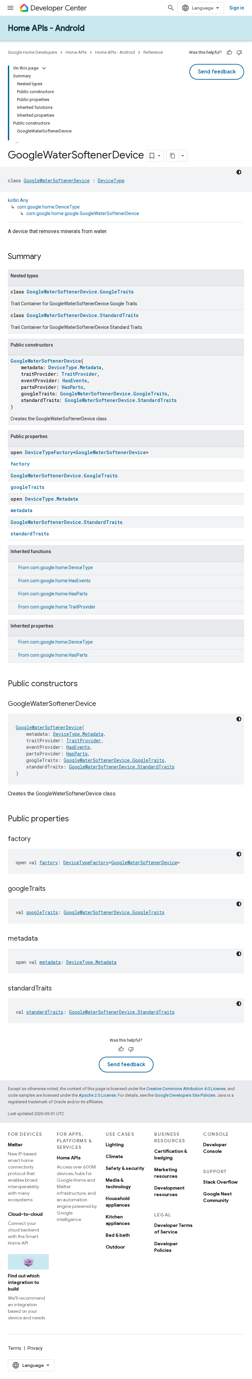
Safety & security (125, 1168)
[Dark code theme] (239, 172)
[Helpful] (229, 52)
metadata (21, 510)
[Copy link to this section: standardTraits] (58, 989)
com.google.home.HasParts (59, 593)
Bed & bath (118, 1235)
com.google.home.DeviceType (48, 207)
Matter (15, 1145)
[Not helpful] (239, 52)
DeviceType (111, 180)
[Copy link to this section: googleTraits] (52, 889)
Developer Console (215, 1148)
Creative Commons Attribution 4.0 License (185, 1088)
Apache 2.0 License (97, 1095)
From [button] (55, 567)
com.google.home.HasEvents (60, 580)
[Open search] (171, 8)
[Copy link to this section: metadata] (44, 939)
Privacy (35, 1348)
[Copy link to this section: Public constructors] (84, 684)
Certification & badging (170, 1154)
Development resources (169, 1191)
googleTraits (27, 487)
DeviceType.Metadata (74, 367)
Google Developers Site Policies (185, 1095)
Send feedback (217, 72)
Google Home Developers (32, 52)
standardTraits (29, 533)
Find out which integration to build (23, 1282)
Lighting (115, 1145)
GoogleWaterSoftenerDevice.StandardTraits (82, 315)
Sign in (236, 7)
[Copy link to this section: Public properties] (75, 819)
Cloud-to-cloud (25, 1214)
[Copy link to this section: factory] (37, 839)
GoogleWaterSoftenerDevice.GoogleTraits (80, 292)
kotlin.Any (18, 200)
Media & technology (118, 1183)
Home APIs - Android (46, 28)
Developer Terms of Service (173, 1228)
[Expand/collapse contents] (44, 68)
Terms (14, 1348)
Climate (114, 1156)
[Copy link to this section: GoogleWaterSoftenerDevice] (102, 704)
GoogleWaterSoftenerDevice (57, 180)
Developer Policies (166, 1247)
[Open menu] (10, 8)
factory (20, 464)
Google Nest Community (217, 1197)
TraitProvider (79, 374)
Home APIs (76, 52)
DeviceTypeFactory (49, 452)
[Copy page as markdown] (172, 155)
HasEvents (74, 380)
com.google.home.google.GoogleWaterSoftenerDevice (82, 213)
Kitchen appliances (118, 1220)
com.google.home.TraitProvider (62, 607)
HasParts (72, 387)
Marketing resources (166, 1173)
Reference (153, 52)
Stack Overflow (220, 1182)
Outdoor (115, 1247)
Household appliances (118, 1201)
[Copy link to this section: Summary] (47, 257)
